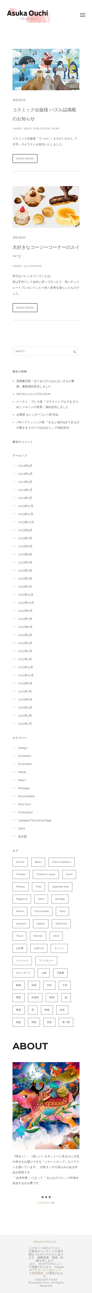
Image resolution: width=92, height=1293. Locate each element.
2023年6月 (25, 546)
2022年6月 (25, 627)
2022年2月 (25, 651)
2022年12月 (25, 594)
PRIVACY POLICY (44, 1242)
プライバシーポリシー (46, 1270)
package (60, 899)
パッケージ (22, 960)
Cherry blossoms (61, 862)
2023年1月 (25, 586)
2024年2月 (25, 490)
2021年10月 (26, 675)
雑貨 (33, 1022)
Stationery (61, 923)
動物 (18, 985)
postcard (21, 923)
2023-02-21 (19, 100)
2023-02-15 (19, 237)
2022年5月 (25, 635)
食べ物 (66, 1022)
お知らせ (39, 948)
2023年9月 (25, 530)
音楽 (49, 1022)
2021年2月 (25, 723)
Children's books (45, 874)
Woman (38, 935)
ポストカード (23, 972)
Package (23, 788)
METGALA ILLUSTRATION (33, 394)
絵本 (62, 1009)
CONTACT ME (46, 1203)
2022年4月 (25, 643)
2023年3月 (25, 570)
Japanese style (60, 886)
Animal (20, 862)
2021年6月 (25, 699)
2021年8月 (25, 683)
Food (38, 886)
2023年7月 (25, 538)
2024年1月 (25, 498)
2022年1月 (25, 659)
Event (69, 874)
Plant (62, 911)
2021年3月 (25, 715)
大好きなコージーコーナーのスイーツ (46, 252)
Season (41, 923)
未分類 (22, 836)
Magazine (21, 899)
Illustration (32, 266)
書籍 (18, 1009)
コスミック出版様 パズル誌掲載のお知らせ (44, 114)
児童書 (60, 972)
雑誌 (18, 1022)
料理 (51, 997)
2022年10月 (26, 602)
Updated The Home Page (34, 820)
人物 (43, 972)
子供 (64, 985)
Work (55, 128)
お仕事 (19, 948)
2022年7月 (25, 619)
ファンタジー (46, 960)
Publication (41, 128)
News (27, 128)
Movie (22, 772)
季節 (18, 997)
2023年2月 (25, 578)
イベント (59, 948)
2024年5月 (25, 465)
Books (38, 862)
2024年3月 (25, 481)
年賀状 (35, 997)
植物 (46, 1009)
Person (20, 911)
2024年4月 (25, 473)
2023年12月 (25, 506)
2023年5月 (25, 554)
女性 (49, 985)
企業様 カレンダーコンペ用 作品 (37, 414)
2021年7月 (25, 691)
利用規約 (38, 1273)
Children (21, 874)
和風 (33, 985)
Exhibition (24, 756)
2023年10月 (26, 522)
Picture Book (26, 796)
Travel (19, 935)
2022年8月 (25, 610)
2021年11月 (25, 667)
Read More (25, 158)
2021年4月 (25, 707)
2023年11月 (25, 514)
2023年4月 (25, 562)
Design (22, 748)
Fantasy (20, 886)
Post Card (24, 804)
